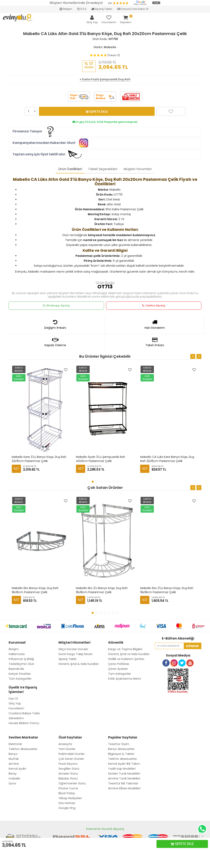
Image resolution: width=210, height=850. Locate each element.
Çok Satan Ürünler (71, 759)
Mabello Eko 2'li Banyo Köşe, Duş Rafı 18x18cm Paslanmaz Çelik (102, 590)
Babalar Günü (68, 778)
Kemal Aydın (17, 769)
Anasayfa (65, 744)
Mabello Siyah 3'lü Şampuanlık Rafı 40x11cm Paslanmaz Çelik (101, 459)
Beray (13, 773)
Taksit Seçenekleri (102, 169)
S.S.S (83, 9)
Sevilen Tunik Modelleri (124, 773)
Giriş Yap (15, 703)
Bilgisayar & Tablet (121, 754)
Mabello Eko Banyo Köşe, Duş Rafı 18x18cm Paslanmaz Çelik (35, 590)
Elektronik (15, 744)
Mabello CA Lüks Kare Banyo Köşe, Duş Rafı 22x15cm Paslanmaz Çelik (167, 459)
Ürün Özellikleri (70, 169)
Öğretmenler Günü (72, 783)
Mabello (110, 47)
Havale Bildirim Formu (24, 723)
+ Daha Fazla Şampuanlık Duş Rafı (105, 79)
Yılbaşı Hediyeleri (70, 798)
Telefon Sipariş (155, 305)
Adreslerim (16, 718)
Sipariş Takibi (103, 9)
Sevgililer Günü (68, 769)
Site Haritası (66, 803)
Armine (14, 764)
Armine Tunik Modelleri (124, 778)
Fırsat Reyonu (68, 764)
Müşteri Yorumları (137, 169)
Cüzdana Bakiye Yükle (24, 713)
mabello (14, 778)
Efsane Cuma (68, 788)
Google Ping (66, 808)
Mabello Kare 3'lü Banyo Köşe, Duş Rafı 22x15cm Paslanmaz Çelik (39, 459)
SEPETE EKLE (98, 111)
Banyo (13, 754)
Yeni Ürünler (66, 749)
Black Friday (66, 793)
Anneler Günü (68, 773)
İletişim (67, 9)
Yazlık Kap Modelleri (122, 769)
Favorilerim (16, 708)
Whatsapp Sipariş (58, 305)
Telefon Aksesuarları (23, 749)
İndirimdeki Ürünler (71, 754)
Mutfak (14, 759)
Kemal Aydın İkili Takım (124, 764)
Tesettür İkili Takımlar (123, 783)
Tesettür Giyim (118, 744)
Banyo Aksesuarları (121, 749)
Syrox (12, 783)
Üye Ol (13, 698)
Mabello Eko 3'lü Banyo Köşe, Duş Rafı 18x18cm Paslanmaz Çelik (167, 590)
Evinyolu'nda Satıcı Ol (134, 9)
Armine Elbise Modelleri (124, 788)
